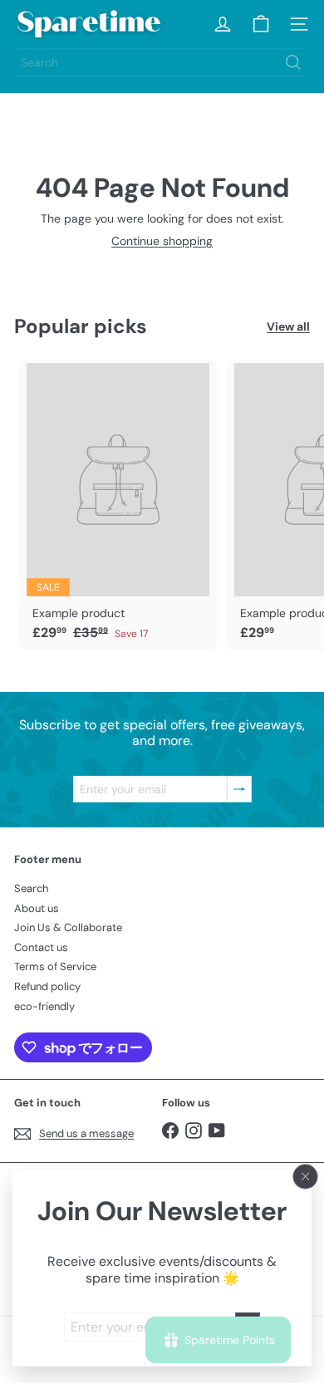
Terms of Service (55, 966)
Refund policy (47, 986)
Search (31, 888)
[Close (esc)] (305, 1177)
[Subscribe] (239, 789)
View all (288, 327)
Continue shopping (162, 240)
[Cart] (261, 24)
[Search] (293, 62)
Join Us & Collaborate (68, 927)
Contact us (41, 947)
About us (36, 908)
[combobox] (162, 62)
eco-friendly (44, 1006)
